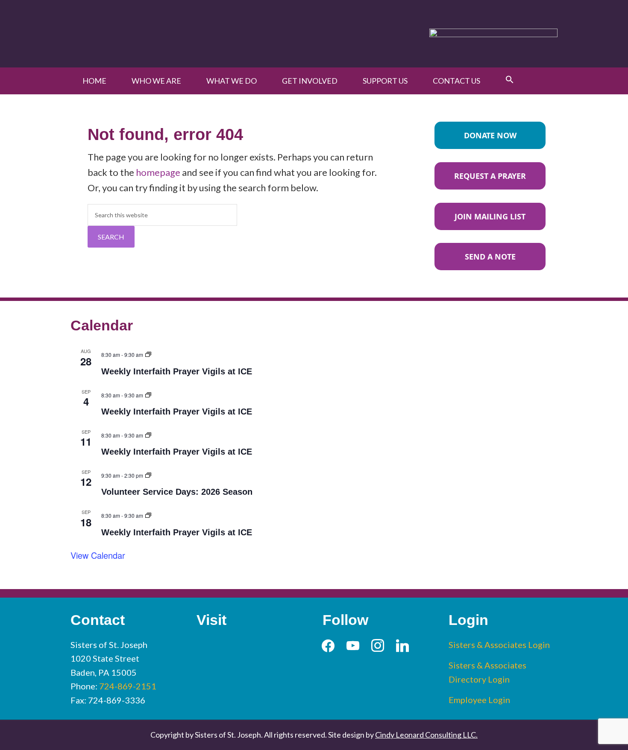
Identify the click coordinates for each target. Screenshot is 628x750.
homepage (158, 172)
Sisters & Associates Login (499, 644)
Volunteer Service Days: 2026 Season (176, 491)
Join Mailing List (490, 216)
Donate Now (490, 135)
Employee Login (479, 700)
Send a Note (490, 256)
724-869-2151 (127, 686)
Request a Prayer (490, 176)
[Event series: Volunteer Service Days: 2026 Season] (148, 474)
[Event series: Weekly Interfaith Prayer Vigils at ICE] (148, 353)
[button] (509, 79)
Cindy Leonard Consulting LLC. (426, 734)
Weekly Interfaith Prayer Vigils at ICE (176, 371)
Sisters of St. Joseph (169, 33)
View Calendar (97, 555)
